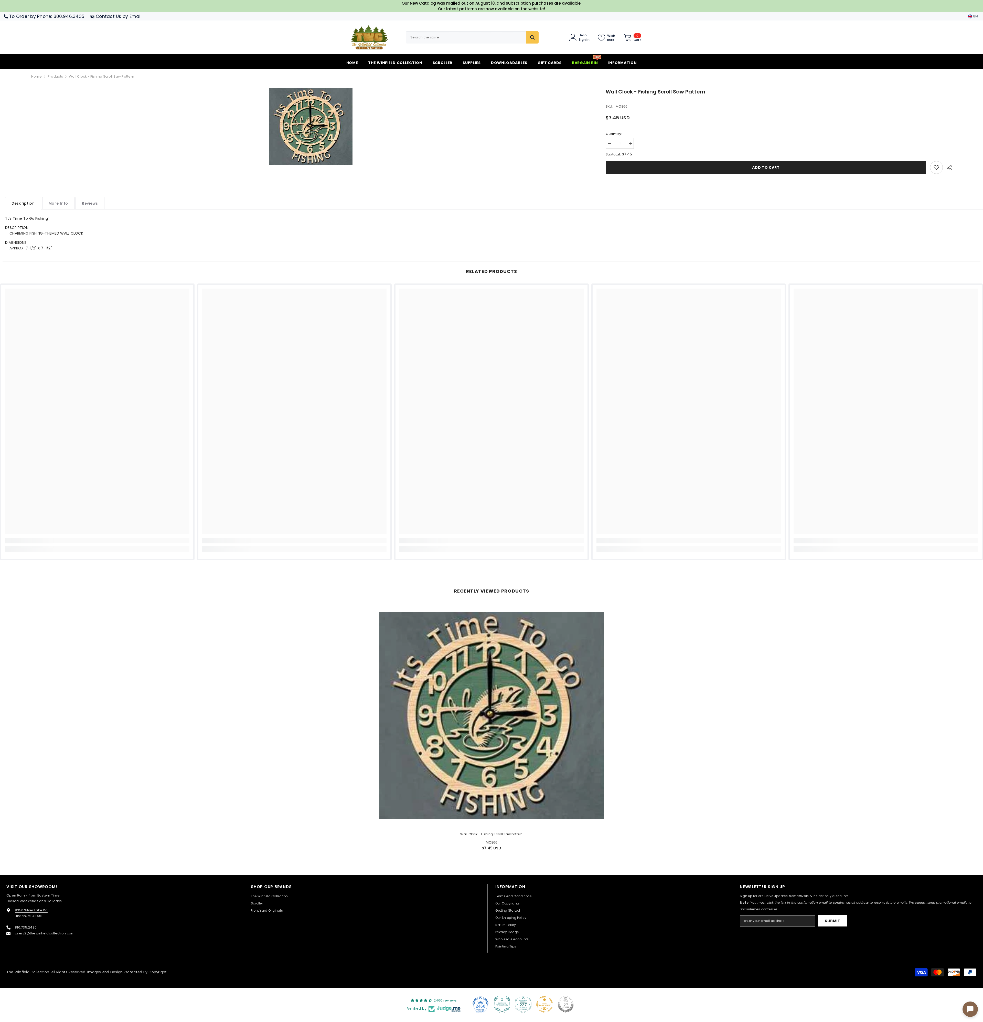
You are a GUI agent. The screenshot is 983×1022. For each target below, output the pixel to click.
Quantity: (614, 133)
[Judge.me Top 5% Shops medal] (566, 1004)
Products (55, 76)
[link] (936, 167)
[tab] (23, 203)
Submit (832, 920)
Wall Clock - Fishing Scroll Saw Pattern (491, 834)
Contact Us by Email (119, 16)
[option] (311, 126)
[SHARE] (947, 168)
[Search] (472, 37)
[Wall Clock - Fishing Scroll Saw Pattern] (491, 715)
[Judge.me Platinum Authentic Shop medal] (502, 1004)
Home (36, 76)
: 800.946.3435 (67, 16)
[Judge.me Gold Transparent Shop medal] (544, 1004)
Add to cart (766, 167)
